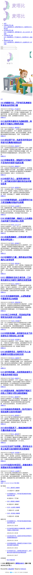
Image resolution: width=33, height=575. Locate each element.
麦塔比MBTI (20, 563)
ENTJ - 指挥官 (15, 283)
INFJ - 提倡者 (15, 243)
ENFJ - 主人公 (15, 224)
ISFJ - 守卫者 (15, 109)
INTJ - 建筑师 (15, 127)
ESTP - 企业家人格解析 (13, 507)
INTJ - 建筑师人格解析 (13, 487)
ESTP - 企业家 (15, 206)
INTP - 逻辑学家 (15, 302)
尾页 (18, 483)
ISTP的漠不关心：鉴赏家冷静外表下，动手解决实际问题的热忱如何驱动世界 (16, 181)
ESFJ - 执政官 (15, 146)
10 (12, 483)
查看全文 (3, 117)
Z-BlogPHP (11, 569)
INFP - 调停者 (15, 263)
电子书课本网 (11, 560)
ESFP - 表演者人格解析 (13, 513)
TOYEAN (23, 569)
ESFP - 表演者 (15, 339)
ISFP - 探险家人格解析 (13, 501)
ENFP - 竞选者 (15, 321)
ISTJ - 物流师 (15, 397)
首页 (5, 23)
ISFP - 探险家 (15, 166)
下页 (15, 483)
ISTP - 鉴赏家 (15, 187)
